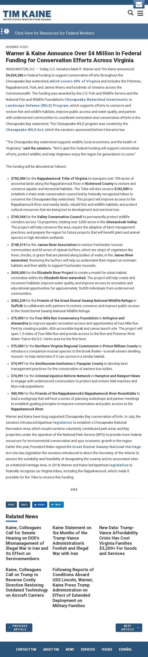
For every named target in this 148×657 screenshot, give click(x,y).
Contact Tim (26, 649)
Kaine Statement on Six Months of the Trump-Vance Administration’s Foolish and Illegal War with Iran (72, 540)
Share (41, 504)
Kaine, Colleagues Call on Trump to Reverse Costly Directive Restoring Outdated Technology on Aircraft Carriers (27, 582)
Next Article (127, 627)
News (70, 649)
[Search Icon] (130, 12)
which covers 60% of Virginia (75, 81)
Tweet (58, 504)
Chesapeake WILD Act (25, 130)
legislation (62, 422)
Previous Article (20, 627)
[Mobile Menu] (140, 12)
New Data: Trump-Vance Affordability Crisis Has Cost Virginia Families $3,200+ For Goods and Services (118, 540)
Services (88, 649)
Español (125, 649)
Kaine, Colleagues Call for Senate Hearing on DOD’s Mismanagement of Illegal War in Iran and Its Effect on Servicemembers (27, 543)
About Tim (51, 649)
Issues (107, 649)
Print (11, 504)
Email (24, 504)
